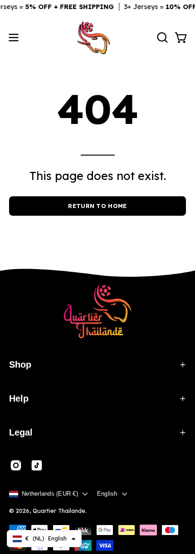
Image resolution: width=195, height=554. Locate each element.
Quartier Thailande (59, 510)
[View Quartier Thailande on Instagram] (16, 465)
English (107, 494)
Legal (21, 432)
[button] (161, 37)
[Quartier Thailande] (97, 37)
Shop (20, 364)
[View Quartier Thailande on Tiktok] (37, 465)
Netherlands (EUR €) (50, 494)
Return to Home (97, 205)
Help (19, 398)
